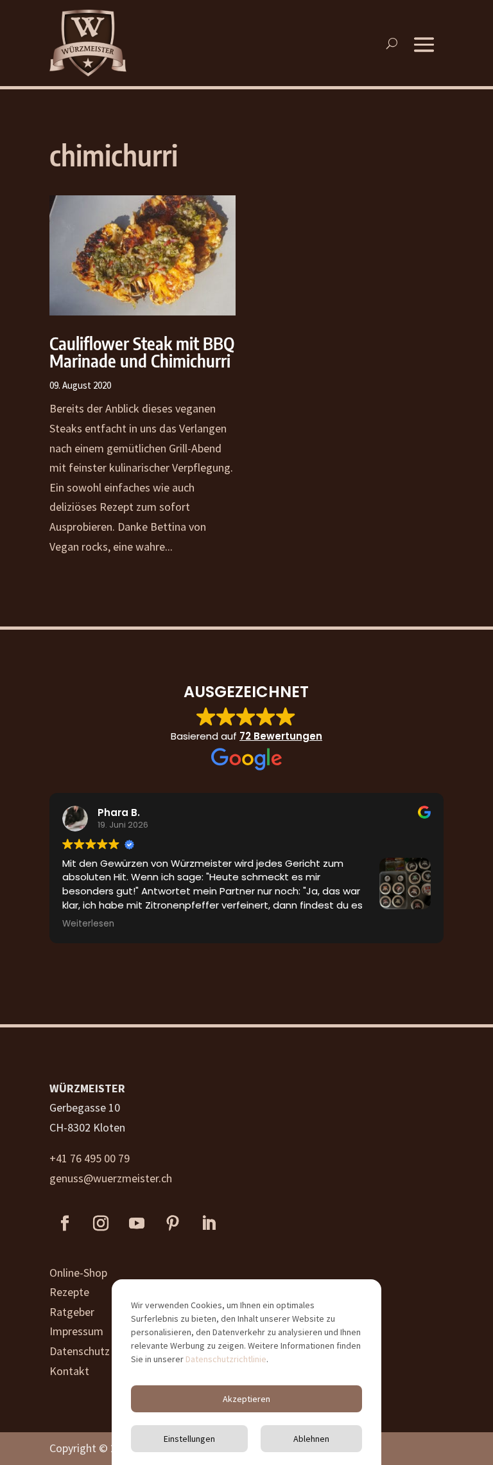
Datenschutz (79, 1351)
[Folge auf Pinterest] (172, 1223)
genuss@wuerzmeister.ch (110, 1178)
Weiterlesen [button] (88, 924)
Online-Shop (78, 1272)
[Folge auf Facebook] (64, 1223)
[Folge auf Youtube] (136, 1223)
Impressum (76, 1331)
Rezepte (69, 1291)
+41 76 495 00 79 (89, 1158)
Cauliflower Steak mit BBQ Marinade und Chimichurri (141, 351)
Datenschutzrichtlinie (226, 1359)
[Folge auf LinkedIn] (208, 1223)
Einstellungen (189, 1438)
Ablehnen (311, 1438)
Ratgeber (71, 1311)
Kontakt (69, 1370)
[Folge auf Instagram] (100, 1223)
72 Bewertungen (280, 736)
